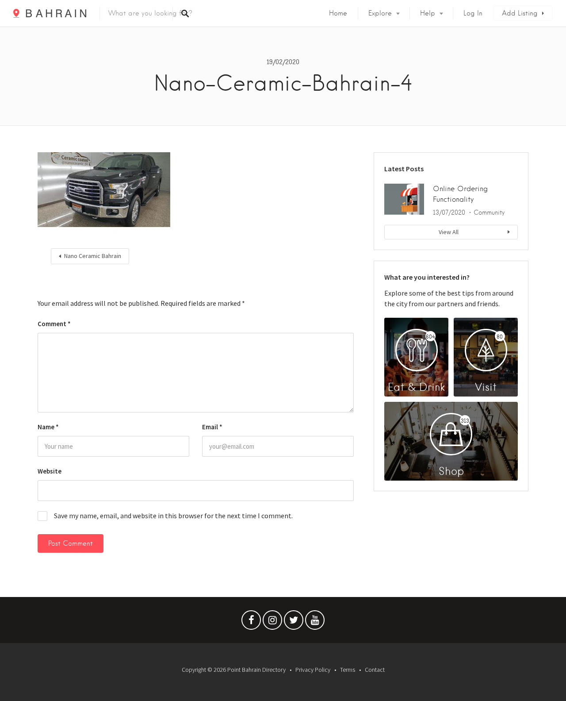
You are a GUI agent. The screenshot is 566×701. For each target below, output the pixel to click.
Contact (375, 670)
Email (212, 427)
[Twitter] (293, 622)
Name (48, 427)
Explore (380, 13)
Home (338, 13)
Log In (472, 13)
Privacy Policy (312, 670)
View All (449, 232)
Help (427, 13)
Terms (347, 670)
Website (49, 471)
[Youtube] (315, 622)
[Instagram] (272, 622)
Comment (54, 324)
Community (489, 212)
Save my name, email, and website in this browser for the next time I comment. (173, 515)
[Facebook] (251, 622)
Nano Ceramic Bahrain (92, 256)
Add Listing (520, 13)
